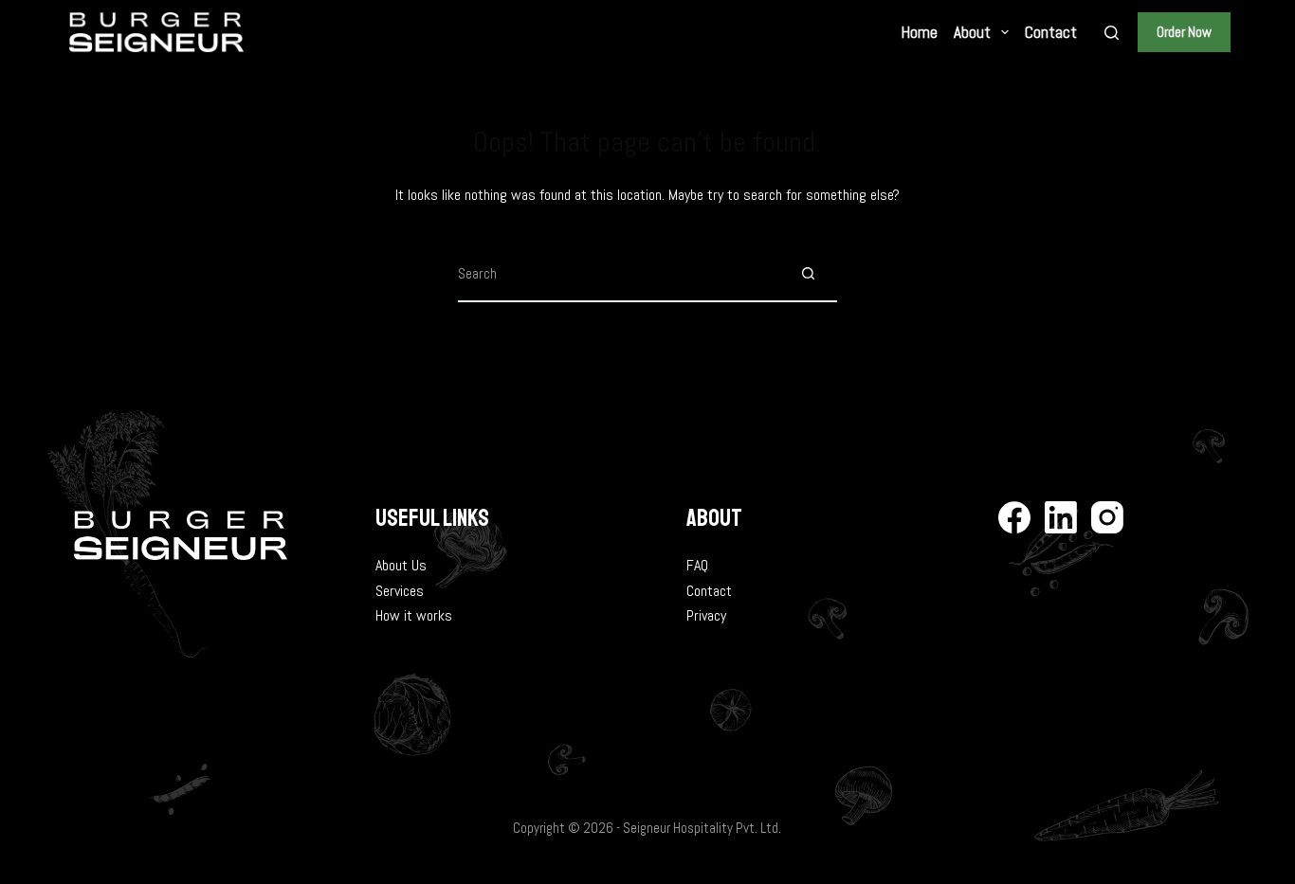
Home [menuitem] (920, 32)
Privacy (706, 615)
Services (399, 591)
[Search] (1111, 33)
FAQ (697, 565)
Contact (709, 591)
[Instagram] (1107, 517)
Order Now (1184, 32)
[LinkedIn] (1061, 517)
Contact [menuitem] (1051, 32)
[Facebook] (1014, 517)
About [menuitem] (972, 32)
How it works (413, 615)
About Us (401, 565)
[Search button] (808, 273)
